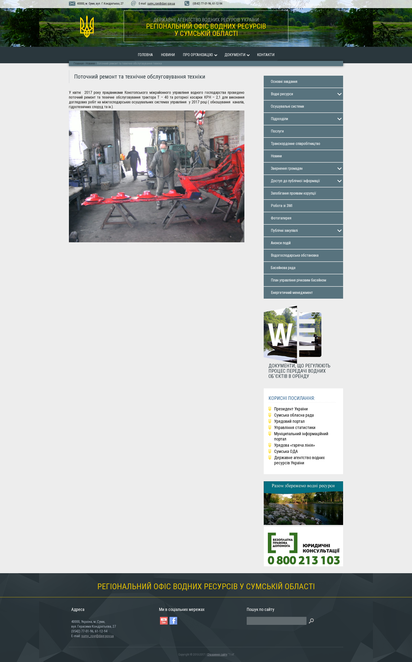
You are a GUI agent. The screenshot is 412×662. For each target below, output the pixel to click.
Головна (145, 55)
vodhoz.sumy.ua (87, 26)
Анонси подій (281, 243)
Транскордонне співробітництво (295, 143)
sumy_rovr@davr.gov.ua (161, 3)
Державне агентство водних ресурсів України (299, 460)
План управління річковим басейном (298, 280)
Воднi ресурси (282, 94)
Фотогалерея (281, 218)
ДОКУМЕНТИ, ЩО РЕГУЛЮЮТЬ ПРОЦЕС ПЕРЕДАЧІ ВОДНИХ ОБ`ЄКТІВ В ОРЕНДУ (299, 371)
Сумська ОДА (286, 451)
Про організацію (198, 55)
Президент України (291, 408)
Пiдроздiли (279, 119)
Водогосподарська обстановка (295, 255)
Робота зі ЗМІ (281, 205)
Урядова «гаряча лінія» (294, 445)
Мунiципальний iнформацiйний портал (301, 436)
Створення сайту (217, 654)
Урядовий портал (289, 421)
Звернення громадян (287, 168)
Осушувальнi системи (287, 106)
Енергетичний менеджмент (292, 292)
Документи (235, 55)
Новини (168, 55)
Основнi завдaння (284, 81)
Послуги (277, 131)
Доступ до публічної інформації (295, 181)
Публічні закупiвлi (284, 230)
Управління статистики (294, 427)
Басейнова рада (283, 267)
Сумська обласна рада (294, 415)
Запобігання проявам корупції (293, 193)
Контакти (265, 55)
